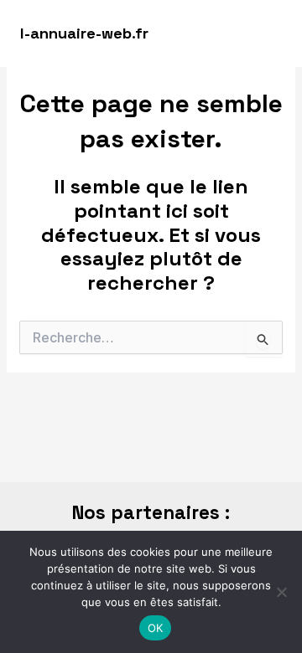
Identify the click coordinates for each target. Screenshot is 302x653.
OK (156, 628)
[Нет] (281, 592)
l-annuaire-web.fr (84, 33)
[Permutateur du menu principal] (266, 33)
